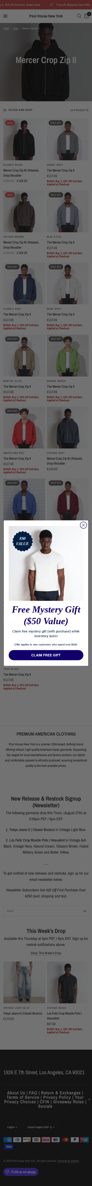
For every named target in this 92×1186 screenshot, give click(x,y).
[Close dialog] (83, 525)
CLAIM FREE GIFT (46, 655)
